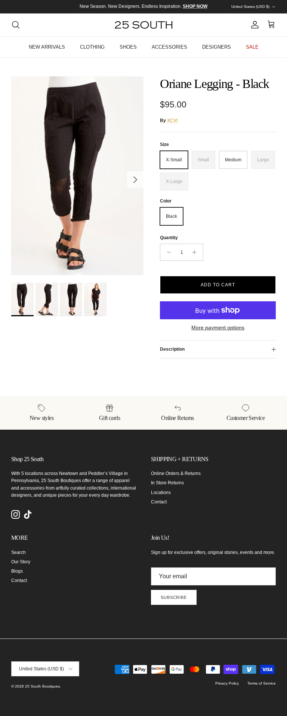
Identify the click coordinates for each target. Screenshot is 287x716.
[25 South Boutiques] (144, 25)
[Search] (15, 24)
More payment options (217, 327)
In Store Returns (167, 482)
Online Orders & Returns (176, 473)
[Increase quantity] (196, 252)
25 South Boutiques (42, 686)
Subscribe (174, 597)
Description (172, 349)
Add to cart (218, 284)
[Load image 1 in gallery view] (77, 175)
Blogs (17, 571)
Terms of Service (261, 683)
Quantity (169, 237)
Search (18, 552)
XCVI (172, 120)
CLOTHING (92, 47)
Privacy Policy (227, 683)
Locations (161, 492)
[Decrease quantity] (166, 252)
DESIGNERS (216, 47)
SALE (252, 47)
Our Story (20, 561)
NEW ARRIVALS (47, 47)
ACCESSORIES (169, 47)
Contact (159, 502)
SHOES (128, 47)
